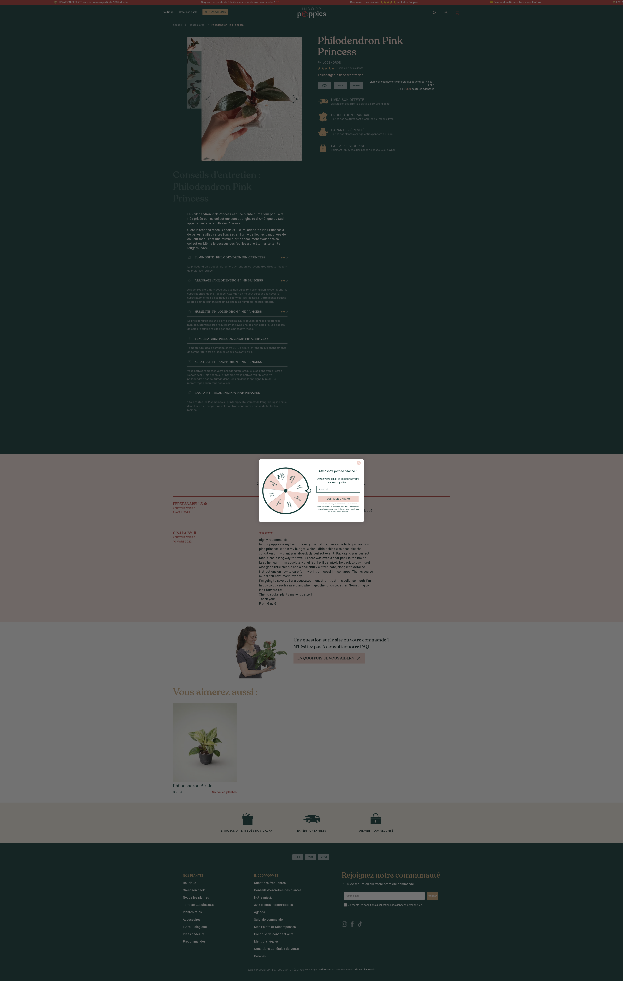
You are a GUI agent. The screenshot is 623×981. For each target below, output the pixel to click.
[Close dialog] (358, 463)
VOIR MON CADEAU (338, 498)
